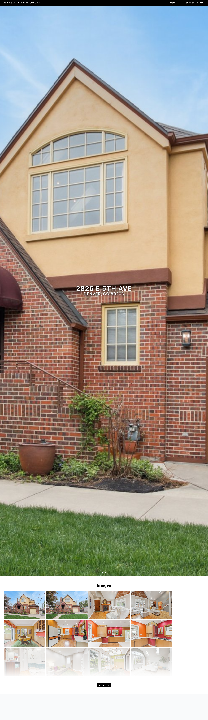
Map (181, 3)
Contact (190, 3)
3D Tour (201, 3)
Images (172, 3)
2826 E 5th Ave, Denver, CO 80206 (21, 3)
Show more (104, 685)
